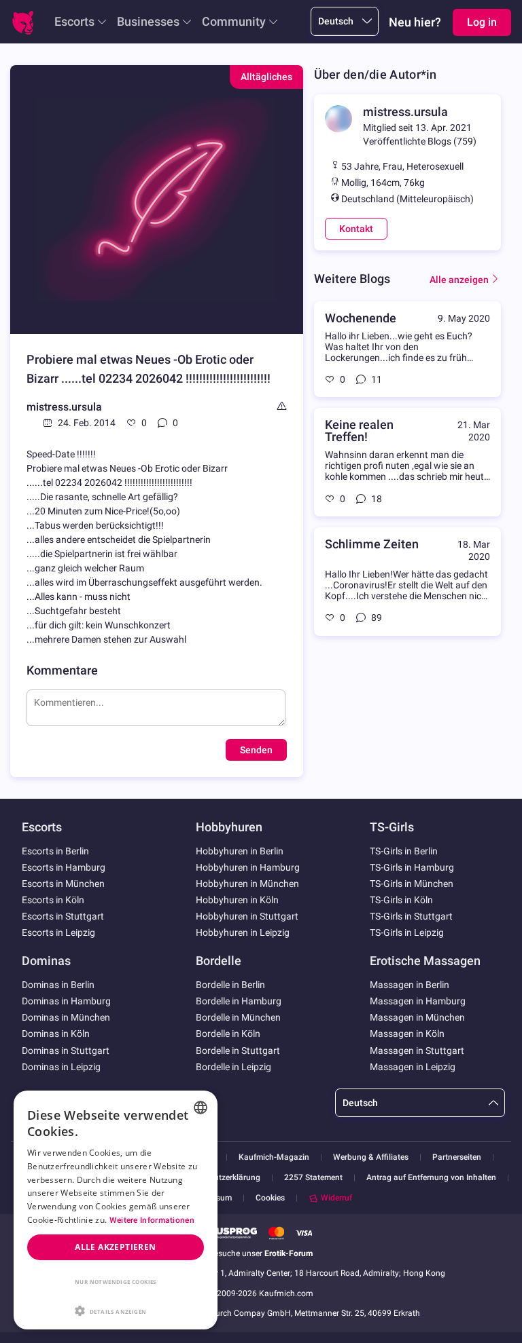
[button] (115, 1310)
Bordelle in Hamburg (238, 1001)
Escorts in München (63, 883)
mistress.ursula (64, 406)
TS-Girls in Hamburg (412, 867)
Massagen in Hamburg (418, 1001)
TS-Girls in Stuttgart (411, 916)
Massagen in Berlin (409, 984)
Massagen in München (417, 1017)
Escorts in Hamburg (63, 867)
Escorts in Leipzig (58, 932)
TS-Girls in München (411, 883)
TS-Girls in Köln (401, 899)
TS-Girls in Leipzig (407, 932)
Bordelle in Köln (228, 1033)
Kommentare (62, 670)
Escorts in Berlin (55, 851)
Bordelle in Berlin (230, 984)
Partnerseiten (456, 1157)
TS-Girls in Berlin (404, 851)
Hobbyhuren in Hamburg (248, 867)
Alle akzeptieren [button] (115, 1247)
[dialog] (116, 1210)
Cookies (270, 1198)
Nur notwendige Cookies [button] (115, 1281)
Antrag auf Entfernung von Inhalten (431, 1177)
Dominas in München (66, 1017)
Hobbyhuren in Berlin (239, 851)
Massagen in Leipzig (412, 1066)
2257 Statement (313, 1177)
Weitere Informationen (151, 1220)
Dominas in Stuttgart (65, 1050)
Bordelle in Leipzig (233, 1066)
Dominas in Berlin (58, 984)
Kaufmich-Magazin (274, 1157)
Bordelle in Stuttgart (238, 1050)
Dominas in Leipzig (61, 1066)
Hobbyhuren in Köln (237, 899)
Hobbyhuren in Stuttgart (247, 916)
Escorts (74, 21)
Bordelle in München (238, 1017)
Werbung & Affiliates (370, 1157)
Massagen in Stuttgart (417, 1050)
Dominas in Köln (56, 1033)
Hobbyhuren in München (247, 883)
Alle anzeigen (459, 279)
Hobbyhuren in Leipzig (243, 932)
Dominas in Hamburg (66, 1001)
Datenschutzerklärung (219, 1177)
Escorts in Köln (53, 899)
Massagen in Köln (407, 1033)
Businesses (148, 21)
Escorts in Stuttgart (63, 916)
